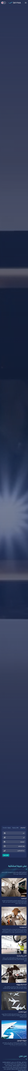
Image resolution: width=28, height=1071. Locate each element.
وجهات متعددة (7, 827)
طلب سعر (6, 855)
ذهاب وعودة (15, 827)
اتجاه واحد (22, 827)
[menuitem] (25, 2)
